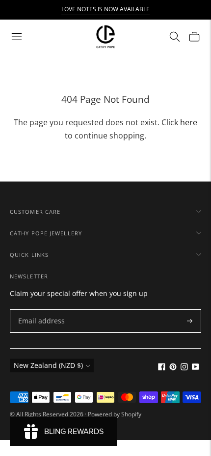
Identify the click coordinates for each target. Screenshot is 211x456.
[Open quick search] (175, 36)
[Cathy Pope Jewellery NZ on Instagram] (184, 367)
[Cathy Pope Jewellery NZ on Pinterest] (173, 367)
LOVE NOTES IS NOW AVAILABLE (105, 9)
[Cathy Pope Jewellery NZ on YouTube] (195, 367)
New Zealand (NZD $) (48, 365)
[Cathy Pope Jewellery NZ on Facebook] (161, 367)
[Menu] (17, 36)
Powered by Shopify (114, 414)
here (188, 122)
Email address (39, 309)
